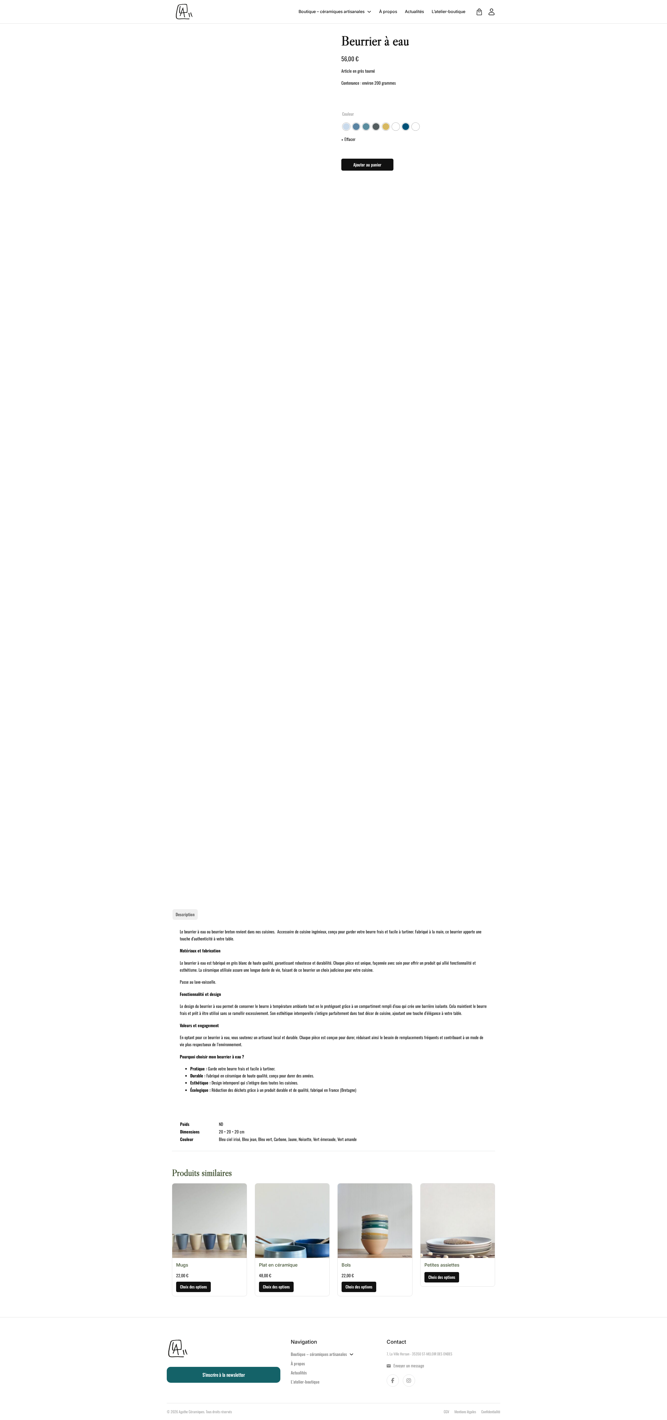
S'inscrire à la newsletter (223, 1374)
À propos (388, 11)
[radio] (346, 127)
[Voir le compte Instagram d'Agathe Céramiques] (409, 1380)
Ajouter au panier (367, 165)
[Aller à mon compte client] (489, 11)
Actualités (414, 11)
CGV (446, 1411)
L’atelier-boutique (448, 11)
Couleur (348, 114)
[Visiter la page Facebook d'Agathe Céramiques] (393, 1380)
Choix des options (193, 1286)
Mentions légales (465, 1411)
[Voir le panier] (479, 11)
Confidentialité (490, 1411)
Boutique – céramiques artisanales (332, 11)
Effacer (349, 139)
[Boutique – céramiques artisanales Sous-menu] (369, 11)
